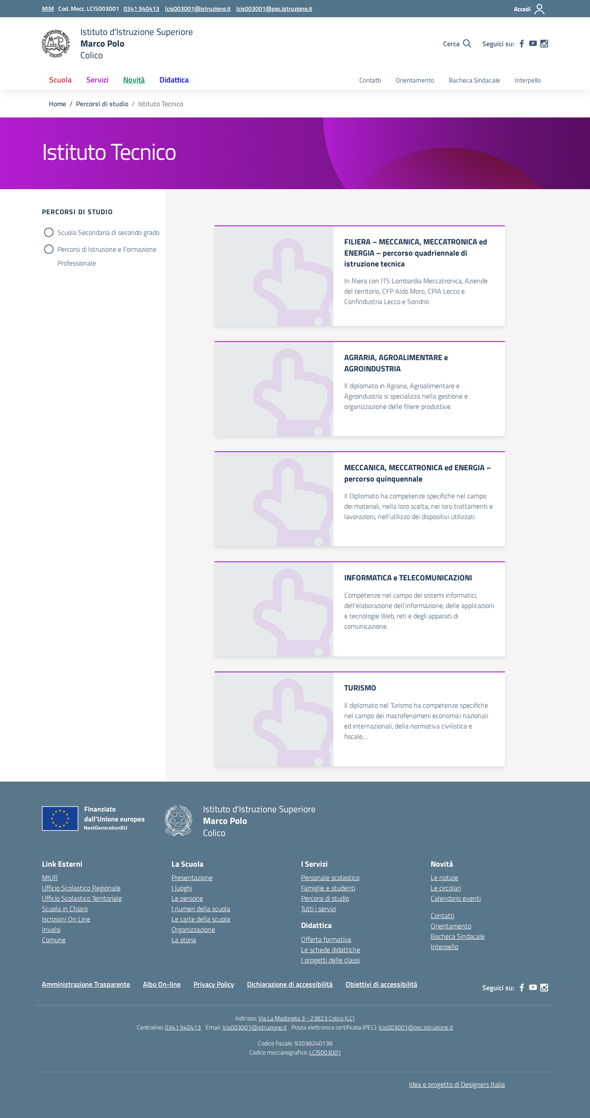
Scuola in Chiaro (65, 908)
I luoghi (181, 888)
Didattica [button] (174, 80)
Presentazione (192, 877)
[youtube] (533, 44)
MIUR (50, 877)
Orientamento (415, 80)
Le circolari (446, 888)
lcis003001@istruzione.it (254, 1027)
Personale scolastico (330, 877)
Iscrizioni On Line (66, 919)
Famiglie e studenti (328, 888)
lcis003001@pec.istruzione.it (416, 1027)
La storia (183, 939)
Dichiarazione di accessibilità (290, 984)
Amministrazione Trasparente (86, 984)
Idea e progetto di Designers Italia (457, 1084)
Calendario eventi (456, 898)
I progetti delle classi (330, 960)
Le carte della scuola (200, 919)
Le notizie (444, 877)
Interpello (528, 80)
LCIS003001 (325, 1052)
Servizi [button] (97, 80)
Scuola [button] (60, 80)
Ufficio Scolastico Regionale (81, 888)
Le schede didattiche (330, 949)
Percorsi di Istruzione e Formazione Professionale (106, 250)
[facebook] (522, 44)
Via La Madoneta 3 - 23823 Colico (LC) (306, 1018)
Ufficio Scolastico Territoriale (82, 898)
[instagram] (544, 44)
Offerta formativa (326, 939)
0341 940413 (183, 1027)
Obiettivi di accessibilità (381, 984)
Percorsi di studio (325, 898)
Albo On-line (162, 984)
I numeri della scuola (200, 908)
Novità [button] (134, 80)
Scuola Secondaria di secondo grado (108, 232)
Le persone (187, 898)
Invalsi (51, 929)
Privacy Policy (213, 984)
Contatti (370, 80)
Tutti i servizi (318, 908)
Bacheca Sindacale (474, 80)
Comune (54, 939)
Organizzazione (193, 929)
